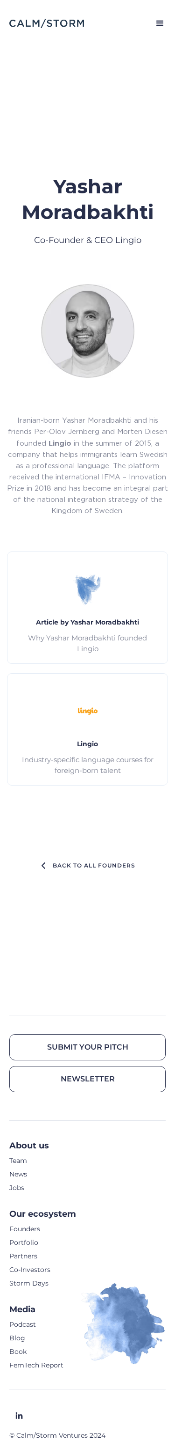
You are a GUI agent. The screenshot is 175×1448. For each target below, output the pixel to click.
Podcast (22, 1324)
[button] (156, 23)
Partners (23, 1256)
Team (18, 1160)
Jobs (16, 1187)
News (18, 1174)
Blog (17, 1338)
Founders (24, 1229)
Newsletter (88, 1078)
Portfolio (23, 1242)
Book (18, 1351)
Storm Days (29, 1283)
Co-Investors (29, 1269)
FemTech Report (36, 1365)
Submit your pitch (87, 1047)
